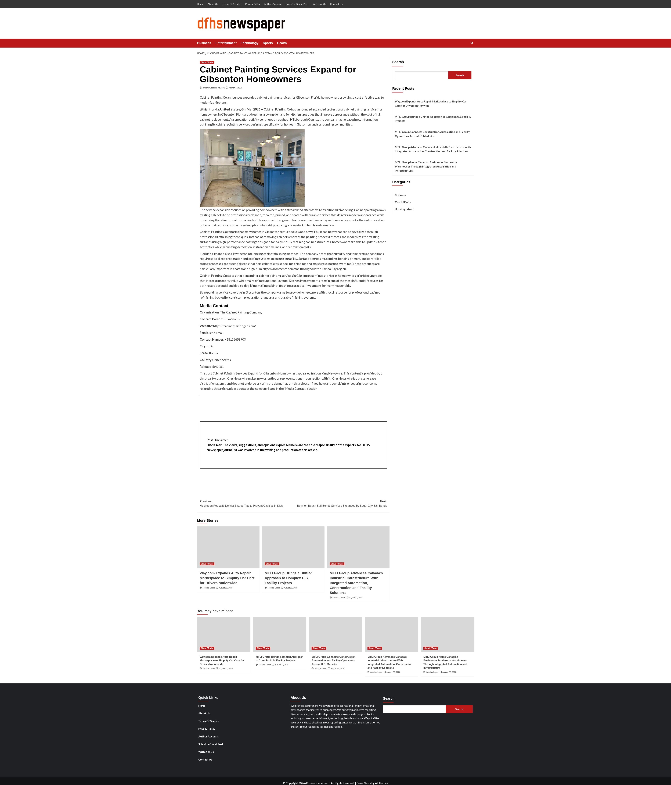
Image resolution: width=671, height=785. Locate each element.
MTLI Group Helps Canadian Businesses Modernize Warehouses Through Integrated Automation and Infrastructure (426, 166)
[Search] (472, 43)
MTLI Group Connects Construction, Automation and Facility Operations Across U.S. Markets (432, 134)
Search (398, 62)
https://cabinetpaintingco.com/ (234, 326)
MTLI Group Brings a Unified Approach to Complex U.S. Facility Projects (288, 578)
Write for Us (319, 3)
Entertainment (226, 43)
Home (200, 3)
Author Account (273, 3)
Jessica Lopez (209, 588)
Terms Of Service (231, 3)
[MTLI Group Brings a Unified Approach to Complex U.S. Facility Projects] (293, 547)
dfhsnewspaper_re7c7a (214, 87)
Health (282, 43)
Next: (342, 503)
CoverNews (363, 783)
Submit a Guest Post (297, 3)
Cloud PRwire (207, 62)
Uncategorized (404, 209)
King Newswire (331, 373)
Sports (268, 43)
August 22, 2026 (226, 588)
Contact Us (336, 3)
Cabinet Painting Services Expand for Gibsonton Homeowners (254, 373)
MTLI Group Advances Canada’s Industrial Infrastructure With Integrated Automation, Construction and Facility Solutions (356, 583)
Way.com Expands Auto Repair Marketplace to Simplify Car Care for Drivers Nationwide (227, 578)
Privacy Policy (252, 3)
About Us (213, 3)
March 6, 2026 (235, 87)
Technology (249, 43)
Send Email (215, 333)
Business (204, 43)
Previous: (241, 503)
